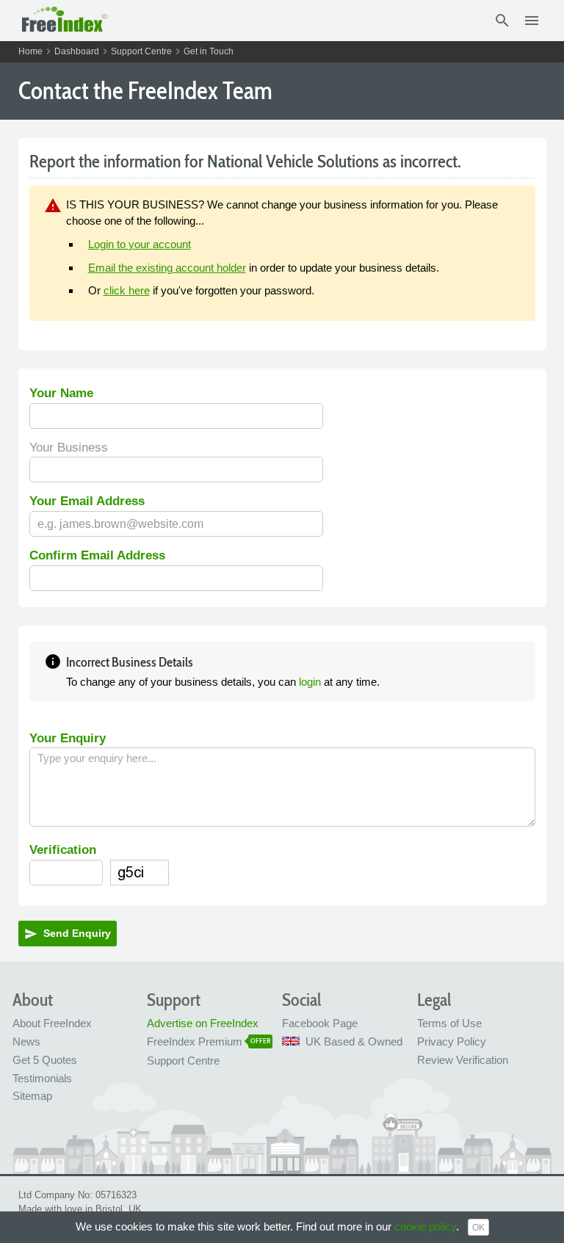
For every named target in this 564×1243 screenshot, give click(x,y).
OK (478, 1227)
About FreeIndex (52, 1023)
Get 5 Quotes (44, 1060)
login (310, 681)
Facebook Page (320, 1023)
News (26, 1041)
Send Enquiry (67, 934)
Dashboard (76, 51)
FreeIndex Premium (194, 1041)
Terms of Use (449, 1023)
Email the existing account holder (167, 267)
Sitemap (32, 1096)
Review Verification (462, 1060)
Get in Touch (209, 51)
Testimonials (42, 1078)
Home (30, 51)
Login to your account (139, 244)
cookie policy (425, 1226)
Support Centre (141, 51)
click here (127, 290)
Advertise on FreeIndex (202, 1023)
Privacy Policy (451, 1041)
